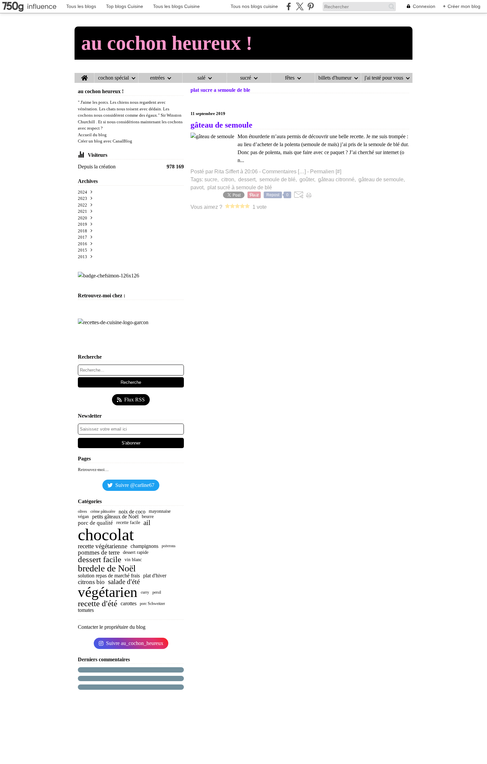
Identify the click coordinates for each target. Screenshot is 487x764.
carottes (128, 603)
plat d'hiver (154, 575)
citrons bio (91, 582)
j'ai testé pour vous (383, 78)
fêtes (290, 78)
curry (145, 592)
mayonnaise (160, 511)
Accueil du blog (92, 134)
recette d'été (97, 604)
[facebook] (289, 6)
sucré (245, 78)
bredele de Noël (107, 568)
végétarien (107, 592)
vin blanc (133, 560)
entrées (157, 78)
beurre (148, 516)
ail (146, 522)
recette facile (128, 522)
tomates (86, 610)
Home (84, 75)
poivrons (169, 546)
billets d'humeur (335, 78)
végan (83, 516)
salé (201, 78)
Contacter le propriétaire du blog (111, 627)
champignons (144, 546)
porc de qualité (95, 523)
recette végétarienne (102, 546)
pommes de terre (99, 552)
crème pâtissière (102, 511)
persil (156, 592)
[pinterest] (310, 6)
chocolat (106, 534)
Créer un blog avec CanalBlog (105, 141)
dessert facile (99, 560)
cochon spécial (113, 78)
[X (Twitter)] (300, 6)
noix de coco (132, 511)
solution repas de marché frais (109, 575)
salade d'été (124, 581)
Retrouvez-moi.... (93, 469)
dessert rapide (135, 552)
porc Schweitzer (152, 604)
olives (82, 511)
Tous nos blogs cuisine (254, 6)
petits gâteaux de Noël (115, 516)
